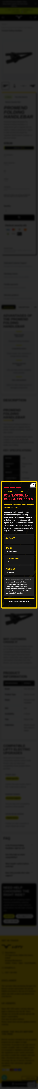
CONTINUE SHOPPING (19, 601)
